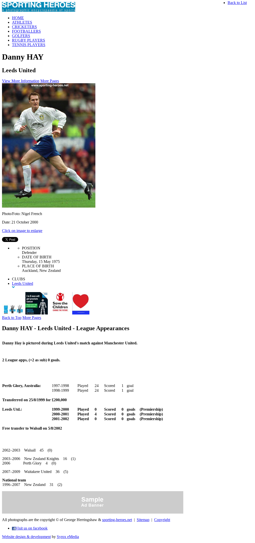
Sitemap (143, 520)
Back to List (237, 2)
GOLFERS (21, 36)
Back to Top (11, 317)
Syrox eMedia (68, 537)
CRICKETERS (24, 27)
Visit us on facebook (31, 528)
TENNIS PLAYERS (28, 45)
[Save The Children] (60, 313)
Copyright (162, 520)
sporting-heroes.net (117, 520)
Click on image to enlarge (22, 231)
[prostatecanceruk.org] (36, 313)
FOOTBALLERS (26, 31)
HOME (18, 18)
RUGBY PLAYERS (28, 40)
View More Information (20, 81)
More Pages (49, 81)
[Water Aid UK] (13, 313)
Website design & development (26, 537)
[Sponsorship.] (80, 313)
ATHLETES (22, 22)
